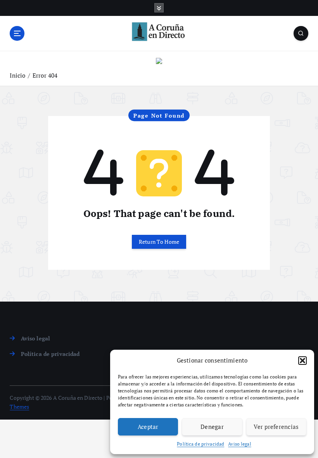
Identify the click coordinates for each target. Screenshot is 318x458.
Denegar (212, 426)
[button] (302, 360)
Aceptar (148, 426)
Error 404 (45, 75)
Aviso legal (239, 444)
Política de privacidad (200, 444)
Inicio (17, 75)
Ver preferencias (276, 426)
